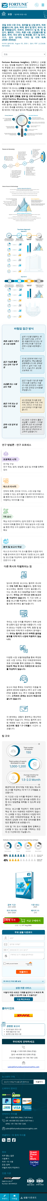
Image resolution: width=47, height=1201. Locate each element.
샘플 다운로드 (30, 1197)
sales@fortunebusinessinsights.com (23, 1067)
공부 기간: (12, 904)
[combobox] (6, 950)
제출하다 (23, 971)
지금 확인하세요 (23, 999)
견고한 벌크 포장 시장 (13, 1029)
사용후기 (5, 1158)
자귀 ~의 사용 (7, 1161)
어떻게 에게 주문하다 (10, 1167)
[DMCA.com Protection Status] (6, 1094)
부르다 (4, 1198)
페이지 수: (35, 910)
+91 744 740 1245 (18, 1123)
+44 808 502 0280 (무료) (25, 1054)
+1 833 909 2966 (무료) (26, 1051)
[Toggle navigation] (42, 5)
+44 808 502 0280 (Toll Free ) (21, 1120)
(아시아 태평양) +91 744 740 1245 (23, 1057)
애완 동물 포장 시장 (13, 1032)
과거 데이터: (12, 910)
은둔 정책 (6, 1164)
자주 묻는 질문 (8, 1155)
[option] (23, 1015)
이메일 (14, 1198)
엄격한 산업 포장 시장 (13, 1034)
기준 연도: (35, 904)
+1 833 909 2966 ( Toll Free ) (20, 1117)
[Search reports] (37, 5)
